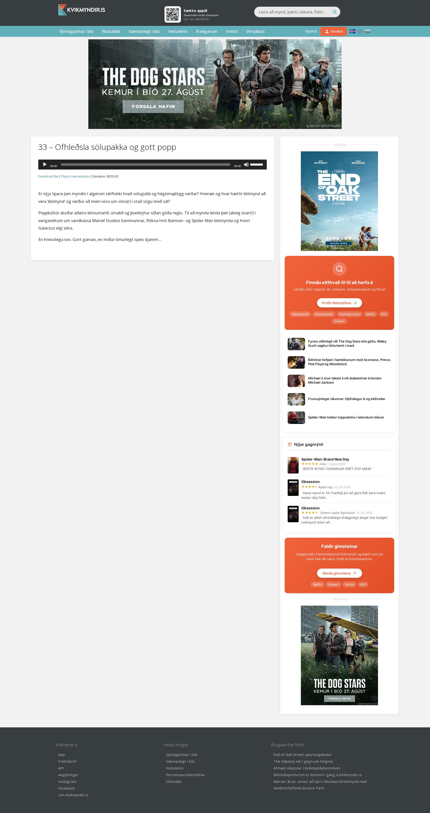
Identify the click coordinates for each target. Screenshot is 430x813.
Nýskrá (311, 31)
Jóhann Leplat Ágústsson (337, 513)
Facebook (66, 788)
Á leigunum (206, 31)
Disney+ (339, 321)
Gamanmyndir (324, 314)
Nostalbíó (111, 31)
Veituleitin (178, 31)
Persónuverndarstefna (185, 774)
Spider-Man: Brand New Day (325, 459)
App (61, 754)
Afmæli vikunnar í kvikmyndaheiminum (306, 768)
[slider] (257, 164)
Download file (48, 176)
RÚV (384, 314)
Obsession (310, 481)
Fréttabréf (67, 761)
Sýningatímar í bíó (76, 31)
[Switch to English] (360, 31)
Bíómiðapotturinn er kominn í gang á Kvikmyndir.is (317, 774)
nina (323, 464)
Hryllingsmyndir (349, 314)
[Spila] (44, 164)
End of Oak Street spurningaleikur (302, 754)
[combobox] (297, 12)
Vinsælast (255, 31)
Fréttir (232, 31)
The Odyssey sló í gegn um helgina (303, 761)
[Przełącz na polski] (368, 31)
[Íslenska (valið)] (353, 31)
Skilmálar (174, 781)
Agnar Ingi (325, 487)
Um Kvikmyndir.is (73, 795)
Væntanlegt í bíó (144, 31)
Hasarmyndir (300, 314)
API (61, 768)
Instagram (67, 781)
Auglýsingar (68, 774)
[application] (152, 165)
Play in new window (75, 176)
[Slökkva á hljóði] (246, 164)
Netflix (370, 314)
